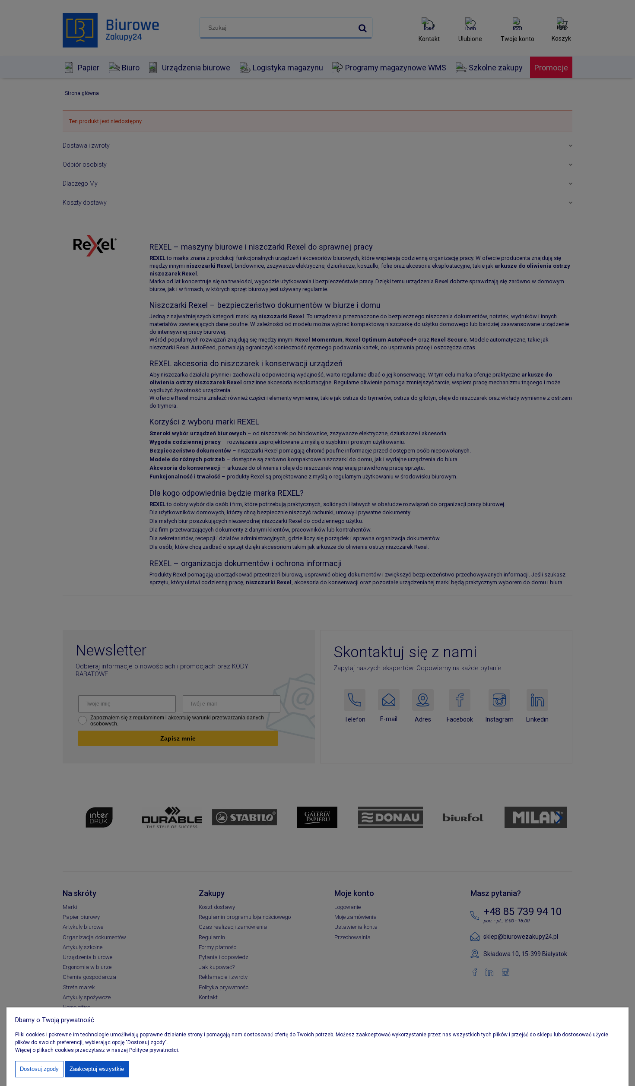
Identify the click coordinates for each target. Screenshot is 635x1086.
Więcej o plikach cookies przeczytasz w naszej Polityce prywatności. (97, 1050)
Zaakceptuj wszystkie (97, 1069)
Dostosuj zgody (39, 1069)
